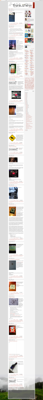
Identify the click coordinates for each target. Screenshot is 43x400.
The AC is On (26, 57)
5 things (13, 255)
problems (10, 385)
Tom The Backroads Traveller (32, 52)
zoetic (14, 36)
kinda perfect (14, 59)
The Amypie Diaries (26, 66)
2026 (26, 93)
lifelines (28, 82)
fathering (18, 129)
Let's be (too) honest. (11, 156)
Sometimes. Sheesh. (11, 280)
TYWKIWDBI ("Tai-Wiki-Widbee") (26, 73)
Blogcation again (26, 74)
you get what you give (20, 153)
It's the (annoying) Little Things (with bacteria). (14, 259)
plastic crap (12, 239)
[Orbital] (32, 42)
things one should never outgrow (20, 201)
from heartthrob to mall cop (20, 58)
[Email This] (19, 100)
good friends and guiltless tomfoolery (16, 315)
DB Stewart (29, 18)
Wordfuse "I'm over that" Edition (29, 119)
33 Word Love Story (11, 27)
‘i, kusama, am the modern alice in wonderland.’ (27, 61)
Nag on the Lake (27, 63)
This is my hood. (11, 133)
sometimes (19, 35)
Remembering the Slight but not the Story (26, 58)
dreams (14, 58)
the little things (15, 277)
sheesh (10, 277)
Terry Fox (31, 78)
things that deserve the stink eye (13, 101)
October (27, 106)
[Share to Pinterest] (21, 181)
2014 (26, 102)
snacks (9, 153)
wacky (12, 36)
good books (14, 314)
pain (21, 59)
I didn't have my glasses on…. (27, 60)
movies (25, 83)
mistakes (31, 82)
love (13, 35)
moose (17, 143)
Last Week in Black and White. (32, 53)
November (27, 105)
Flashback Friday (32, 56)
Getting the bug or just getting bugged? (27, 51)
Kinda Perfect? (10, 11)
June (26, 109)
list (15, 59)
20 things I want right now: (28, 115)
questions (14, 239)
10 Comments (17, 254)
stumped (30, 85)
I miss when (11, 59)
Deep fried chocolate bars (12, 313)
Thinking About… (27, 55)
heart (9, 59)
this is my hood (14, 375)
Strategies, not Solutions (12, 297)
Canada (11, 143)
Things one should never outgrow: (13, 104)
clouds (13, 58)
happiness (21, 255)
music (27, 83)
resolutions (20, 148)
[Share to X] (20, 181)
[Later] (26, 42)
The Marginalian (32, 71)
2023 (26, 95)
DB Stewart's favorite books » (31, 43)
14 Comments (17, 292)
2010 (26, 130)
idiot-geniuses (21, 320)
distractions (17, 255)
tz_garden (32, 62)
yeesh (16, 183)
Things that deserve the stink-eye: (13, 324)
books (13, 320)
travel (33, 88)
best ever (11, 58)
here (13, 74)
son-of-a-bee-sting (12, 153)
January (27, 113)
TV (29, 78)
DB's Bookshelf (26, 23)
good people (15, 320)
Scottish (28, 78)
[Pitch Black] (32, 25)
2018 (26, 99)
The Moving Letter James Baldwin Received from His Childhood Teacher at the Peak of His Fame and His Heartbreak (32, 73)
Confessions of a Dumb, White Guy (32, 67)
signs (12, 277)
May (26, 110)
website (10, 354)
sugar (15, 337)
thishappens (18, 284)
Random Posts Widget (32, 48)
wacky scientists (15, 77)
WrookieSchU (32, 69)
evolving (16, 129)
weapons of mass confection (14, 357)
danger (12, 35)
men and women (15, 35)
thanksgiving (32, 85)
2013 (26, 103)
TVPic (26, 122)
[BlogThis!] (20, 100)
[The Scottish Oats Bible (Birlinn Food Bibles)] (32, 32)
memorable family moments (18, 59)
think (17, 101)
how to (21, 129)
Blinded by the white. (32, 65)
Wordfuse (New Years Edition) (12, 378)
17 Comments (17, 142)
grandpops (33, 80)
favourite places (26, 80)
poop (9, 277)
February (27, 112)
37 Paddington (26, 68)
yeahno (16, 24)
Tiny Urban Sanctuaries (26, 64)
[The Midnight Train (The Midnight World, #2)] (29, 42)
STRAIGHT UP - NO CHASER (32, 55)
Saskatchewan (26, 78)
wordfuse (20, 101)
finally (15, 58)
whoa (14, 24)
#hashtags (11, 255)
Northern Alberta (20, 143)
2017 (26, 100)
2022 (26, 96)
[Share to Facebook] (21, 100)
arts (11, 35)
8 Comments (17, 181)
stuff (17, 239)
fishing (17, 58)
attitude (11, 129)
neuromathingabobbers (11, 337)
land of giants (16, 143)
